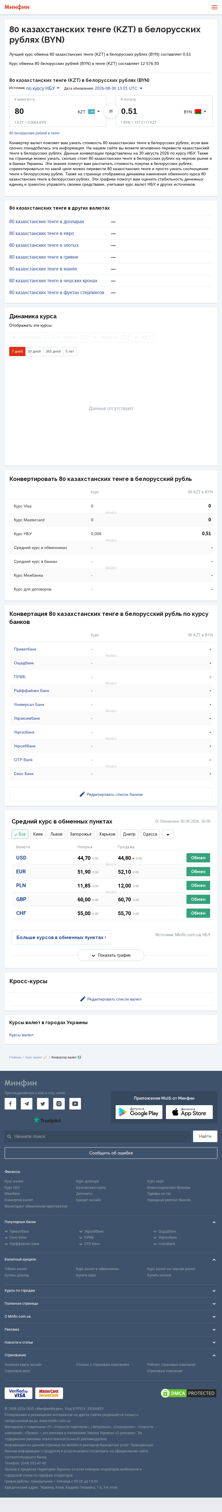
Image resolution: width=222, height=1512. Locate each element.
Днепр (129, 834)
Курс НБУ (12, 1188)
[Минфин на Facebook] (10, 1103)
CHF (21, 913)
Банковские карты (91, 1188)
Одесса (150, 834)
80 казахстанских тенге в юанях (43, 269)
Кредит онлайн (88, 1200)
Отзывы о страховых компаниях (102, 1365)
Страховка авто (17, 1371)
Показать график (114, 955)
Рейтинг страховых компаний (171, 1365)
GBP (21, 899)
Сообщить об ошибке (111, 1153)
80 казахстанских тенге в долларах (46, 221)
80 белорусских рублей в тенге (34, 133)
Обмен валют (16, 1269)
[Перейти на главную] (17, 7)
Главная (15, 1057)
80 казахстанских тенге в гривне (43, 257)
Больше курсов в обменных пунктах (59, 937)
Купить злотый (159, 1275)
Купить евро (86, 1275)
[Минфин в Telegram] (26, 1103)
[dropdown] (168, 834)
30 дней (34, 351)
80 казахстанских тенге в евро (41, 233)
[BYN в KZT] (111, 111)
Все (22, 834)
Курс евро (155, 1181)
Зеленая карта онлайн (23, 1365)
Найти (205, 1136)
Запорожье (81, 834)
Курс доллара (87, 1181)
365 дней (53, 351)
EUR (21, 871)
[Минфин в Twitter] (43, 1103)
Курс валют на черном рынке (171, 1269)
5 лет (70, 351)
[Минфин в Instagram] (59, 1103)
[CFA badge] (79, 1393)
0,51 (206, 533)
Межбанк (12, 1194)
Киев (38, 834)
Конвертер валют (19, 1200)
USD (21, 858)
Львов (56, 834)
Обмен (198, 857)
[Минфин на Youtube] (75, 1103)
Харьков (107, 834)
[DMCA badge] (188, 1393)
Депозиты (84, 1194)
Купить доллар (17, 1275)
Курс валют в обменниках (97, 1269)
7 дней (17, 351)
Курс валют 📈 (36, 1057)
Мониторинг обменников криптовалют (36, 1206)
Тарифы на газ (159, 1194)
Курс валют (14, 1181)
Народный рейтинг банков (168, 1200)
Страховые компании (164, 1371)
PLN (21, 885)
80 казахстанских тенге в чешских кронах (53, 281)
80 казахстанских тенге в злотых (44, 245)
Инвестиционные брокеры (168, 1188)
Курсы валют (21, 1035)
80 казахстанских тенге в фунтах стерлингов (56, 292)
